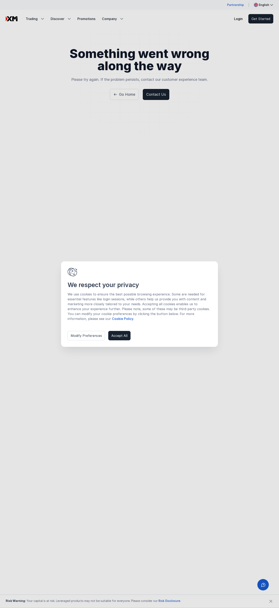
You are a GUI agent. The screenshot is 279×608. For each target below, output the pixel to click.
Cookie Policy (122, 319)
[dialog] (139, 304)
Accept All (119, 336)
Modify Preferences (86, 336)
